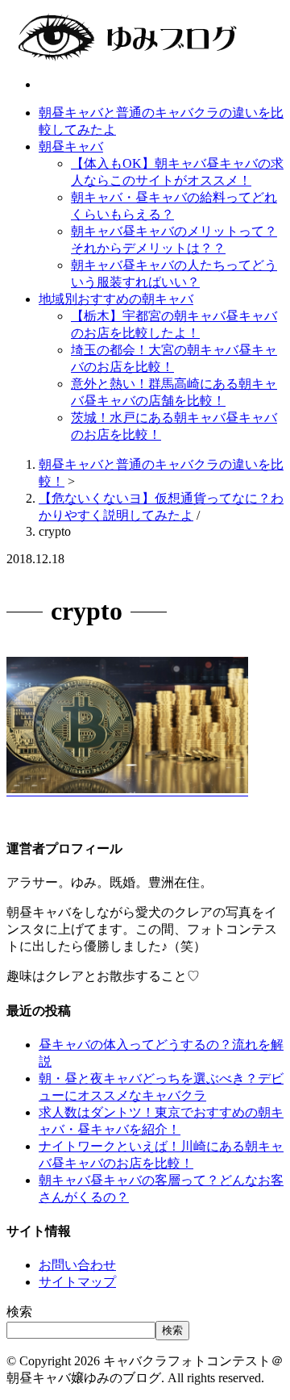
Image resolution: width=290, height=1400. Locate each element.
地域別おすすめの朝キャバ (116, 299)
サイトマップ (77, 1282)
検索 (19, 1312)
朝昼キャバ (71, 146)
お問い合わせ (77, 1265)
